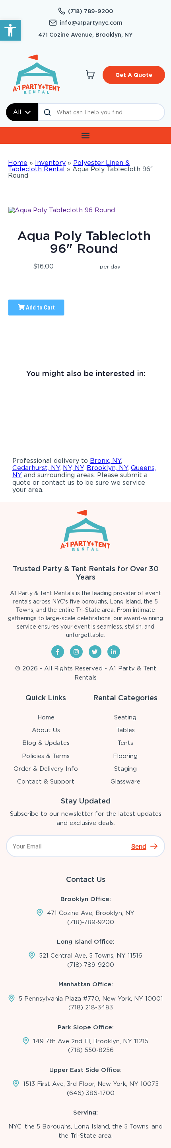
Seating (125, 717)
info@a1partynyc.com (91, 23)
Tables (125, 730)
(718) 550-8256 (91, 1050)
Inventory (50, 163)
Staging (125, 768)
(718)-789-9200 (90, 922)
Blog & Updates (46, 742)
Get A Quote (133, 75)
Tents (125, 742)
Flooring (125, 756)
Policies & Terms (46, 756)
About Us (46, 730)
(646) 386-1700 (91, 1093)
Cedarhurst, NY (36, 468)
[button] (10, 30)
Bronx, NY (105, 460)
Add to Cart (40, 307)
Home (17, 163)
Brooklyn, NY (107, 468)
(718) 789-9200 (90, 11)
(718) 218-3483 (90, 1007)
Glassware (125, 781)
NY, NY (73, 468)
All (17, 112)
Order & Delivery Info (46, 768)
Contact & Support (45, 781)
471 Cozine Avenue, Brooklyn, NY (85, 34)
